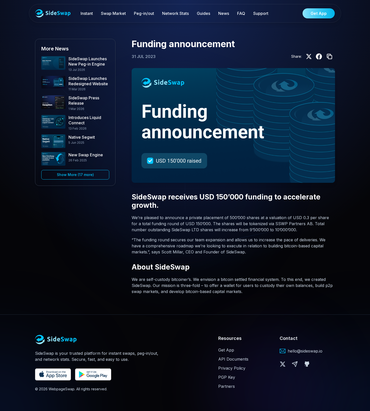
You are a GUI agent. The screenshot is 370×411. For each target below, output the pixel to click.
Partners (226, 386)
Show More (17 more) (75, 174)
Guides (203, 13)
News (223, 13)
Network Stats (175, 13)
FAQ (241, 13)
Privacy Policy (231, 368)
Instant (87, 13)
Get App (226, 350)
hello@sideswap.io (305, 351)
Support (260, 13)
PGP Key (226, 377)
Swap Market (113, 13)
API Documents (233, 359)
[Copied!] (329, 56)
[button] (283, 364)
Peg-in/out (144, 13)
